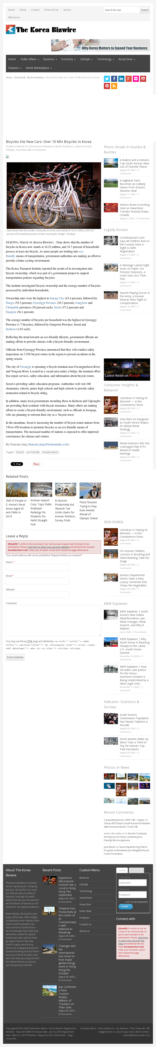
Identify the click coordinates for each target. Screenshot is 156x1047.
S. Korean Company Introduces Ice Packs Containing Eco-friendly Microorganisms (125, 837)
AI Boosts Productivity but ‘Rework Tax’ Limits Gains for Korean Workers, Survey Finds (65, 510)
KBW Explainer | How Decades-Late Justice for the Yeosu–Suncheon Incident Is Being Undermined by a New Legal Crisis (134, 675)
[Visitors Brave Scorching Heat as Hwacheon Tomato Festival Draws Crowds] (111, 207)
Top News (21, 149)
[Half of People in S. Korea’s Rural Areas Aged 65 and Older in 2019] (17, 489)
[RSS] (114, 86)
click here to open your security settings (48, 546)
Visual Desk (125, 59)
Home (11, 9)
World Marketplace (37, 68)
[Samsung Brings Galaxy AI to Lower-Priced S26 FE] (109, 800)
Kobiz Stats (85, 911)
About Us (85, 931)
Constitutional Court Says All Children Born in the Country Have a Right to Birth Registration (135, 244)
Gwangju (25, 367)
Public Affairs (29, 59)
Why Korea (14, 17)
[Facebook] (114, 79)
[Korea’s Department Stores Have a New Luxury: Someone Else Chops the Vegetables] (111, 577)
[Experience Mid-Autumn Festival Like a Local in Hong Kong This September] (109, 776)
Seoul (57, 307)
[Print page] (53, 156)
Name (10, 562)
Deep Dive (85, 904)
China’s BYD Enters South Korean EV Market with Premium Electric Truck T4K (127, 825)
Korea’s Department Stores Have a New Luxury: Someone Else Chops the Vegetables (133, 580)
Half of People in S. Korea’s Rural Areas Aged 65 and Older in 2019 (16, 508)
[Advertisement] (53, 109)
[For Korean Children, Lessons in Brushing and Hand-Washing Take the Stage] (111, 554)
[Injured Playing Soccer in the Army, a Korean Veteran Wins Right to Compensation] (111, 295)
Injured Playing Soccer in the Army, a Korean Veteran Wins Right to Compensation (135, 298)
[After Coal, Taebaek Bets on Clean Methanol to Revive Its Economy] (133, 801)
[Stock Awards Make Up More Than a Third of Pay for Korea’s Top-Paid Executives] (111, 741)
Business (48, 59)
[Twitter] (107, 79)
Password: (124, 889)
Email (10, 575)
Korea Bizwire (45, 146)
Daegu (10, 303)
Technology (104, 59)
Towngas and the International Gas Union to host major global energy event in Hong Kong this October (67, 959)
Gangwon (81, 303)
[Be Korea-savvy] (41, 29)
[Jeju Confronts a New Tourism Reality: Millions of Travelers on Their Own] (144, 777)
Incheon (11, 329)
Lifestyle (85, 59)
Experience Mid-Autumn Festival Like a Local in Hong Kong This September (67, 886)
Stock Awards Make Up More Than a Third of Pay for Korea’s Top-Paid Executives (134, 744)
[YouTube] (143, 79)
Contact (35, 9)
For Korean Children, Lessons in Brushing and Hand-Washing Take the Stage (135, 556)
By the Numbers (35, 77)
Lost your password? (136, 901)
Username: (124, 877)
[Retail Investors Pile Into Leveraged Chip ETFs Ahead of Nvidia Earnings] (111, 445)
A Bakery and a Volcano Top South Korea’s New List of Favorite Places (134, 163)
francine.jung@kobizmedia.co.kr (48, 444)
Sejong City (57, 298)
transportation (50, 452)
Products (84, 917)
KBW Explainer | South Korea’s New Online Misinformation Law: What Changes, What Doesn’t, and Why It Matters (134, 620)
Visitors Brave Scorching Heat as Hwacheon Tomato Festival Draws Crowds (135, 210)
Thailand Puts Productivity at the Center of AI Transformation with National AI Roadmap (67, 920)
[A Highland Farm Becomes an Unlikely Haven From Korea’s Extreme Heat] (111, 183)
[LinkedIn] (121, 79)
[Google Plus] (129, 79)
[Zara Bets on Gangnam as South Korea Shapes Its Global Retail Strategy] (111, 422)
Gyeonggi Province (44, 303)
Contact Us (85, 924)
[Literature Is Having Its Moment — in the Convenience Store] (111, 405)
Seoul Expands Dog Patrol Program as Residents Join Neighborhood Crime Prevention (126, 850)
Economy (67, 59)
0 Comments (143, 218)
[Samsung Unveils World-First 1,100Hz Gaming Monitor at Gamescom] (144, 786)
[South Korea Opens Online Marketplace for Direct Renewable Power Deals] (144, 801)
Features (13, 68)
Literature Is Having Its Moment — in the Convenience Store (134, 401)
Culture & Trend (82, 146)
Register (136, 870)
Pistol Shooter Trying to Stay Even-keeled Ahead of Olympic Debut (89, 510)
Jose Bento (109, 847)
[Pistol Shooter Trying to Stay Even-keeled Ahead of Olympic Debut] (90, 490)
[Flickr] (136, 79)
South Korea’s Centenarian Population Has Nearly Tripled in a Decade (134, 720)
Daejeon (11, 312)
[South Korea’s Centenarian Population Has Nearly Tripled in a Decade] (111, 718)
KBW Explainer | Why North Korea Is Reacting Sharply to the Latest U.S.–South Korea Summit (135, 645)
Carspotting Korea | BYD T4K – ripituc (124, 820)
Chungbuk (12, 307)
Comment (11, 603)
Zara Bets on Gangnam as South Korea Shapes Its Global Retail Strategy (134, 424)
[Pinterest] (107, 86)
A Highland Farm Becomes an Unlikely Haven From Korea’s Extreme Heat (133, 186)
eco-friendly (33, 452)
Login (122, 870)
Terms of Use (51, 9)
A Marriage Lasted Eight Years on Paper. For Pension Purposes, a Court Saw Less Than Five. (134, 272)
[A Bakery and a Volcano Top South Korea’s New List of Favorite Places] (111, 163)
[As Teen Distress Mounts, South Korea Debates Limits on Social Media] (109, 786)
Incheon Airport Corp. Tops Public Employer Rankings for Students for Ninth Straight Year (41, 512)
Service (67, 9)
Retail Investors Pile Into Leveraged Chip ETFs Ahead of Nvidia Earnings (135, 448)
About (23, 9)
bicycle (20, 452)
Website (10, 589)
